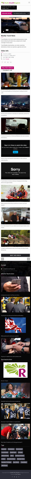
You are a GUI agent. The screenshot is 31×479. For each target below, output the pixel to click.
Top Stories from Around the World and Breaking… (12, 315)
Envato (7, 59)
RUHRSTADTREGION (6, 6)
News (12, 455)
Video (13, 6)
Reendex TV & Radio (6, 462)
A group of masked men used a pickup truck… (11, 356)
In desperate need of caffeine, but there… (10, 295)
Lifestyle (20, 452)
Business (4, 449)
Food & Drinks (5, 452)
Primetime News (11, 459)
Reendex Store (20, 459)
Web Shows (4, 465)
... (15, 88)
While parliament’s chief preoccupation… (10, 336)
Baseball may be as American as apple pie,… (11, 401)
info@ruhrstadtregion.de (9, 268)
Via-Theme (17, 474)
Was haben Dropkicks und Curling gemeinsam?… (12, 442)
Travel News (24, 462)
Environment (19, 449)
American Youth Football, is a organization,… (11, 421)
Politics (3, 459)
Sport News (16, 462)
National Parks (5, 455)
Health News (13, 452)
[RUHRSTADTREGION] (10, 2)
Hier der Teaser (4, 380)
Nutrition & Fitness (20, 455)
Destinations (11, 449)
